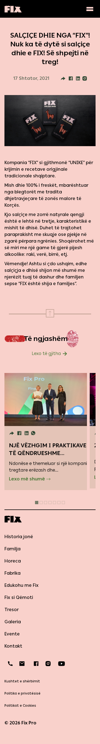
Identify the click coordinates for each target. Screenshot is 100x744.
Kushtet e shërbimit (22, 681)
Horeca (12, 561)
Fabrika (12, 573)
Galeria (12, 621)
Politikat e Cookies (20, 706)
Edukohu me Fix (21, 585)
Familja (12, 548)
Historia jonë (18, 536)
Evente (12, 634)
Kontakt (13, 646)
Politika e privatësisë (22, 693)
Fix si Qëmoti (18, 597)
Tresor (11, 609)
